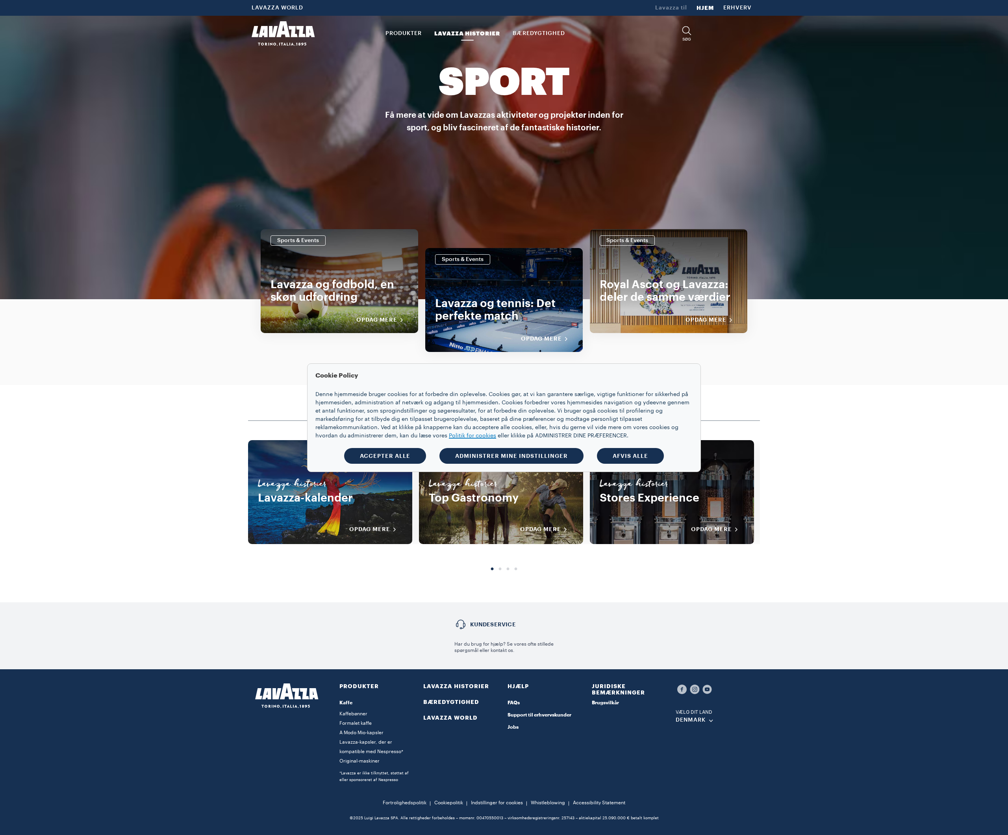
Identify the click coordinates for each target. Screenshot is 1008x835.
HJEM (705, 8)
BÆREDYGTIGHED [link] (539, 33)
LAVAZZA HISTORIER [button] (467, 33)
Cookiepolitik (448, 802)
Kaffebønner (353, 713)
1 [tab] (492, 569)
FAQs (514, 702)
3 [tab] (508, 569)
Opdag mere (376, 319)
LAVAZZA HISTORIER (456, 686)
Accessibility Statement (599, 802)
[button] (687, 34)
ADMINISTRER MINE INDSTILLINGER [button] (511, 456)
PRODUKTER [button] (403, 33)
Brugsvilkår (605, 702)
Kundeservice (493, 624)
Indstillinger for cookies (497, 802)
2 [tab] (500, 569)
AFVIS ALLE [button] (630, 456)
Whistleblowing (548, 802)
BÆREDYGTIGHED (451, 702)
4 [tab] (516, 569)
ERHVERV (737, 8)
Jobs (513, 727)
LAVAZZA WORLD (277, 8)
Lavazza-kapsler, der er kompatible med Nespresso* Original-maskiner (371, 751)
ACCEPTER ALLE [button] (385, 456)
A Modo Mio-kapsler (361, 732)
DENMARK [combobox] (691, 720)
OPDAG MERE (369, 529)
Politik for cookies (472, 436)
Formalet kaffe (355, 723)
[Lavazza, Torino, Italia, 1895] (283, 33)
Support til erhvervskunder (539, 715)
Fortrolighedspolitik (404, 802)
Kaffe (345, 702)
